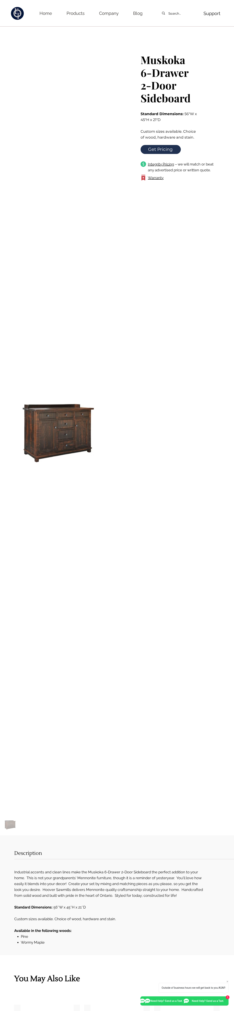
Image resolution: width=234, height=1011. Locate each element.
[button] (75, 13)
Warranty (156, 178)
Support (211, 13)
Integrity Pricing (161, 164)
